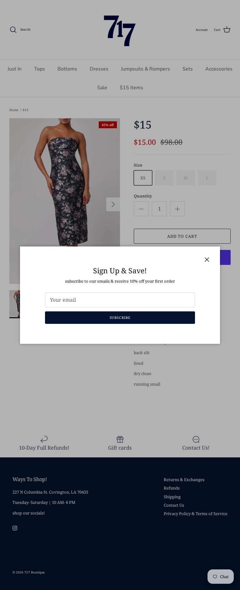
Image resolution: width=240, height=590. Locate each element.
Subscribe (120, 317)
